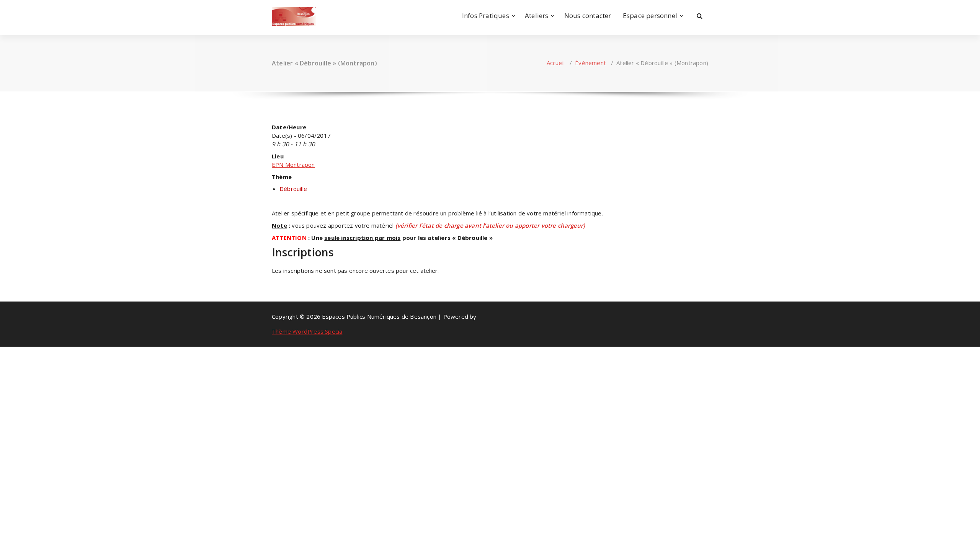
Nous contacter (587, 15)
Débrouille (293, 188)
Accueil (556, 63)
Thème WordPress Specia (307, 331)
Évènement (590, 63)
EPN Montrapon (293, 164)
